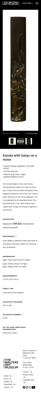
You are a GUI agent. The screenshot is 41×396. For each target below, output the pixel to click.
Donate (7, 381)
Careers (7, 387)
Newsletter (8, 384)
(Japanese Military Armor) (13, 177)
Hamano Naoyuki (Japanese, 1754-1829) (18, 166)
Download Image (32, 133)
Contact (26, 372)
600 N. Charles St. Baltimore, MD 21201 (30, 353)
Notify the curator (10, 333)
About (6, 376)
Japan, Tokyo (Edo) (10, 260)
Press (6, 379)
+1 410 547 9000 (29, 358)
